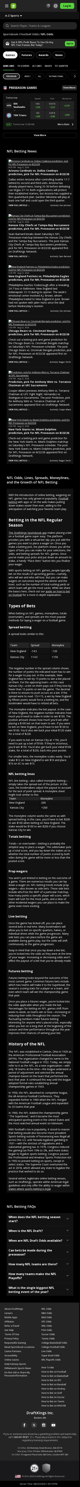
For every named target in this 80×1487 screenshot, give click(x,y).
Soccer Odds (48, 1334)
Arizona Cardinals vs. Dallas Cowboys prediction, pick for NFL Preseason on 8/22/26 (39, 172)
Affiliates (9, 1321)
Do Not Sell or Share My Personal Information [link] (17, 1374)
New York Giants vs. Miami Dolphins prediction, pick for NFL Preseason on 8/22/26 (39, 431)
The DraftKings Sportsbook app (28, 532)
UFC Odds (46, 1321)
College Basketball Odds (54, 1342)
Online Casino (11, 1359)
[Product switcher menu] (7, 6)
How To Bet (47, 1367)
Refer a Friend (11, 1325)
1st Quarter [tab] (61, 66)
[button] (16, 15)
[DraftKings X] (34, 1425)
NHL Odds (46, 1325)
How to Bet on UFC (51, 1380)
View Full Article (18, 205)
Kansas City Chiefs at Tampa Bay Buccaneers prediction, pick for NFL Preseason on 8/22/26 (39, 226)
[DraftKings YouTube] (53, 1425)
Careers (8, 1313)
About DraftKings (13, 1308)
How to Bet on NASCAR (53, 1405)
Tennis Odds (48, 1338)
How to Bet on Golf (51, 1392)
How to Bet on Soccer (53, 1397)
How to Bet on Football (53, 1371)
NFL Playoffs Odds (51, 1359)
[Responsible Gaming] (48, 6)
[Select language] (56, 6)
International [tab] (56, 76)
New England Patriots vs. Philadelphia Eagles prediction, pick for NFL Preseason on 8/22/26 (39, 277)
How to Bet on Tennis (52, 1401)
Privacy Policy (11, 1338)
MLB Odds (46, 1317)
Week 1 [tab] (27, 76)
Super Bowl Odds (50, 1355)
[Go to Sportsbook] (13, 6)
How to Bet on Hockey (53, 1388)
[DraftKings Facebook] (24, 1425)
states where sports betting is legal (30, 1189)
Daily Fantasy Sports (15, 1364)
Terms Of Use (11, 1334)
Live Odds (46, 1351)
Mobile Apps (10, 1317)
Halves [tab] (48, 66)
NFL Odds (46, 1308)
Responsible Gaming (15, 1342)
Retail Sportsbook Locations (19, 1347)
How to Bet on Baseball (53, 1384)
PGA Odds (46, 1330)
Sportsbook (10, 34)
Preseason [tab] (11, 76)
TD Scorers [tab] (23, 66)
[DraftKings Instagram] (44, 1425)
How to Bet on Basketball (54, 1376)
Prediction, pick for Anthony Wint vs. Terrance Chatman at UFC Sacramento (40, 383)
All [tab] (39, 76)
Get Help (9, 1330)
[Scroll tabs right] (71, 76)
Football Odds (29, 34)
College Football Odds (53, 1347)
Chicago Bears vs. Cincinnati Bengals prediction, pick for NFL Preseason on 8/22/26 (39, 332)
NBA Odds (46, 1313)
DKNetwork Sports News (17, 1368)
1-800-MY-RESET (20, 1437)
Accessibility (10, 1355)
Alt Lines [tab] (37, 66)
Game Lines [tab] (8, 66)
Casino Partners (12, 1351)
